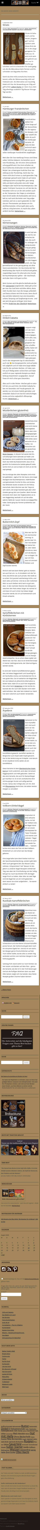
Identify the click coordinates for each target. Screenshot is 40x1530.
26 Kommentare (13, 417)
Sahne (13, 527)
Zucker (32, 114)
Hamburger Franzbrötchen (16, 108)
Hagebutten (32, 1429)
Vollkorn (33, 810)
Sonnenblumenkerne (18, 416)
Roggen (9, 527)
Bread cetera (6, 1354)
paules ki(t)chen (7, 1374)
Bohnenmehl (17, 1426)
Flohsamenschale (18, 1428)
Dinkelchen (19, 686)
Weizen (13, 228)
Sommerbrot (14, 28)
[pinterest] (9, 1271)
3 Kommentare (27, 29)
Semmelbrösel (33, 1444)
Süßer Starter (14, 1446)
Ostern (33, 1437)
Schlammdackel (7, 1379)
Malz (22, 620)
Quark (24, 1439)
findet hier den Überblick (18, 304)
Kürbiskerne (10, 416)
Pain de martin (6, 1371)
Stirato (6, 24)
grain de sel (5, 1322)
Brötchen (23, 226)
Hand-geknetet (32, 28)
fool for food (6, 1361)
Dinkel (4, 810)
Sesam (3, 1447)
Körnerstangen (10, 222)
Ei (9, 1428)
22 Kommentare (10, 323)
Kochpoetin (5, 1364)
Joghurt (4, 416)
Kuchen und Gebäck (13, 112)
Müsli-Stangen (8, 454)
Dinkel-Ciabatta (10, 317)
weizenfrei (26, 322)
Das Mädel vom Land (8, 1315)
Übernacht (29, 112)
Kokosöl (18, 620)
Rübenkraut (30, 715)
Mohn (27, 1434)
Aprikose (5, 415)
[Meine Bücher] (13, 1200)
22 (28, 1248)
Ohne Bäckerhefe (7, 29)
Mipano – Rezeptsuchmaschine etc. (13, 1333)
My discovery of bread (9, 1369)
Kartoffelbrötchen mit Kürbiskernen (13, 614)
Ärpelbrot (7, 710)
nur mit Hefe (31, 227)
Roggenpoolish (23, 715)
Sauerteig (14, 29)
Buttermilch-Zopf (11, 521)
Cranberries (17, 415)
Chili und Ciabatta (7, 1312)
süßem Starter (16, 87)
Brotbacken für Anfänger (14, 226)
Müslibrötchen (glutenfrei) (15, 410)
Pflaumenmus (10, 786)
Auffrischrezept (6, 1426)
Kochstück (31, 526)
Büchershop (16, 1206)
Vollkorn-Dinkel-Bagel (13, 805)
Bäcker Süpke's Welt (8, 1351)
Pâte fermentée (14, 1438)
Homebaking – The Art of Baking (12, 1325)
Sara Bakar (5, 1335)
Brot (9, 28)
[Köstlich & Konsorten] (8, 1460)
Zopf (27, 527)
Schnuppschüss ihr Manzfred (11, 1338)
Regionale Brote (22, 112)
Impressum (3, 1518)
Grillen (26, 28)
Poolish (21, 322)
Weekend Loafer (7, 1384)
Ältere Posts (6, 990)
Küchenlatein (6, 1328)
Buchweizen (11, 415)
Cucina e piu (6, 1356)
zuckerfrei (31, 527)
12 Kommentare (20, 228)
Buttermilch (17, 526)
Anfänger (17, 227)
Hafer (27, 415)
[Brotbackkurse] (13, 1127)
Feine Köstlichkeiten (8, 1320)
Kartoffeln (13, 620)
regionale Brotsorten (15, 114)
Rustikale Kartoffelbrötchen (16, 900)
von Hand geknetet (22, 321)
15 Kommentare (13, 811)
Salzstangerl (10, 286)
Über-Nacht (20, 29)
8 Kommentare (11, 716)
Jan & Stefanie (10, 1526)
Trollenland (5, 1382)
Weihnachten (5, 1450)
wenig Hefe (5, 417)
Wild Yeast (5, 1387)
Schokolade (25, 1444)
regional (32, 113)
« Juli (2, 1255)
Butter (19, 113)
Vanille (26, 1447)
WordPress (21, 1523)
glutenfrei (23, 415)
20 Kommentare (11, 621)
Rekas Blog (5, 1377)
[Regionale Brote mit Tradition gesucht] (19, 1155)
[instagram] (3, 1271)
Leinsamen (9, 1434)
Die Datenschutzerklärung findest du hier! (14, 1076)
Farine (4, 1359)
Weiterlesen (8, 97)
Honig (15, 810)
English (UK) (8, 1003)
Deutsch (16, 1003)
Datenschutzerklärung (32, 1279)
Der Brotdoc (6, 1317)
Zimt (29, 114)
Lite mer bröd (6, 1366)
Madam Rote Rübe (8, 1330)
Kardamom (31, 1431)
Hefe (15, 1430)
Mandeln (21, 1433)
